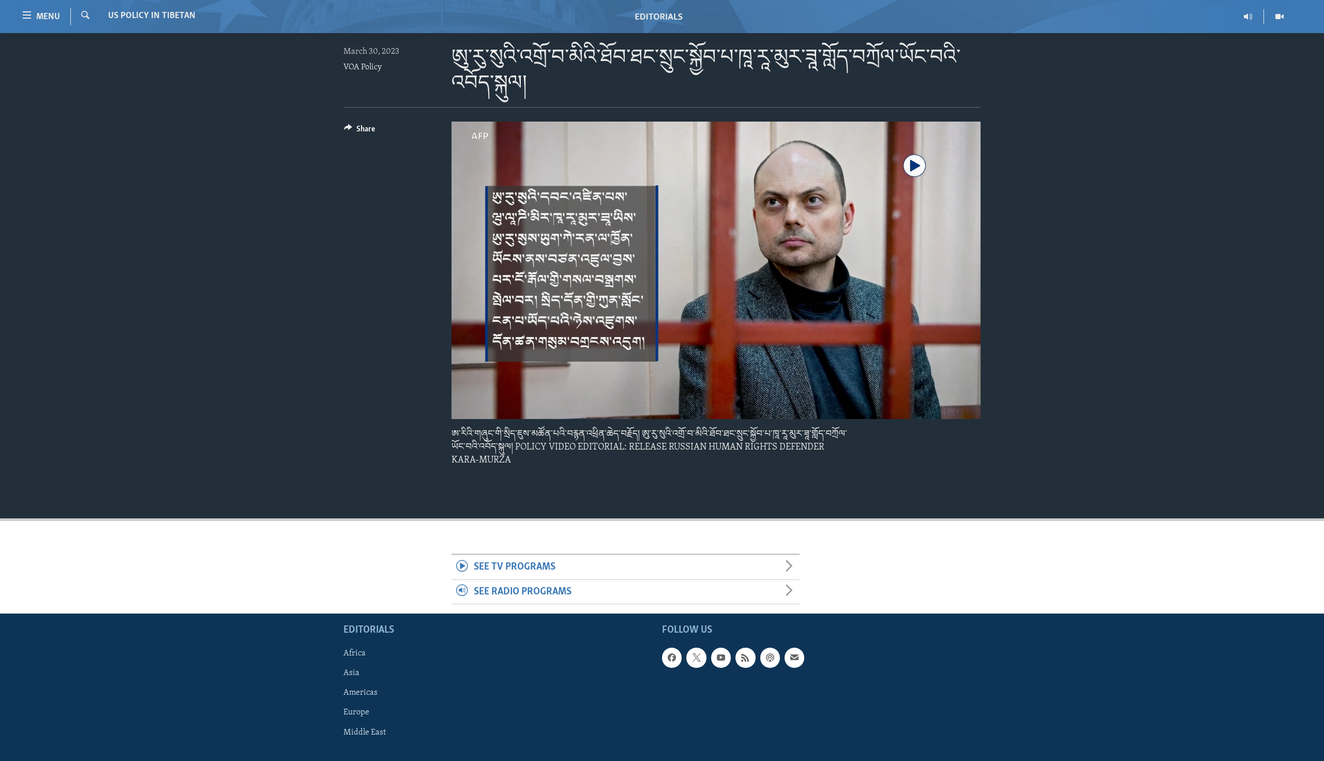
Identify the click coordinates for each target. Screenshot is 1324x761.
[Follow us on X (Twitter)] (696, 657)
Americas (360, 693)
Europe (356, 713)
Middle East (364, 732)
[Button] (359, 131)
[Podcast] (770, 657)
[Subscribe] (794, 657)
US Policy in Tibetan (151, 16)
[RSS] (745, 657)
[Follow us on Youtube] (721, 657)
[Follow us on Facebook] (672, 657)
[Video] (1279, 16)
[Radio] (1248, 16)
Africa (354, 653)
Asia (351, 673)
